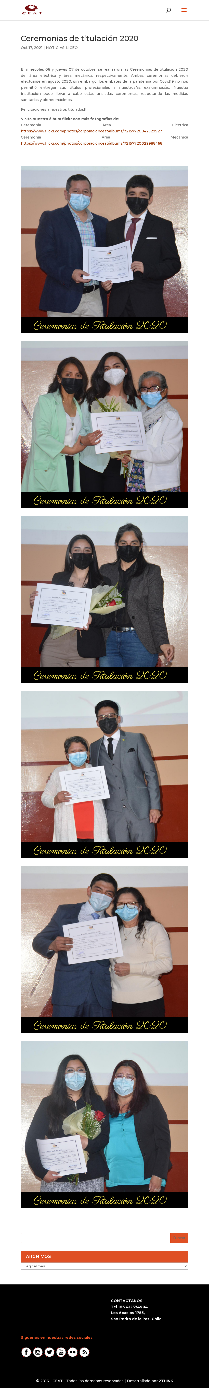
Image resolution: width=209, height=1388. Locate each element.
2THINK (166, 1381)
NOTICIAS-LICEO (62, 47)
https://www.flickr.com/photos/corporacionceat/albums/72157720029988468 (91, 143)
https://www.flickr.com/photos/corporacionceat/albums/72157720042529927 (91, 131)
